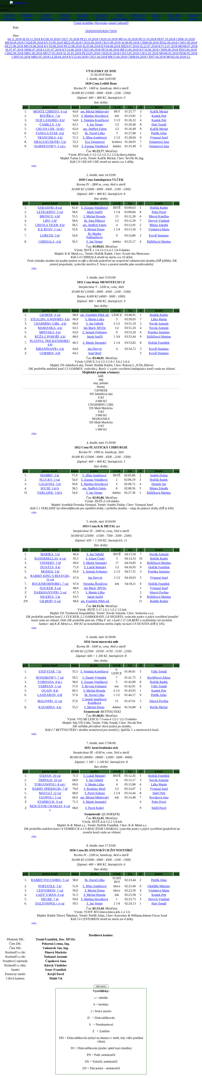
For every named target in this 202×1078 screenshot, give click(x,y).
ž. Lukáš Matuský (95, 567)
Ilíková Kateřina (159, 216)
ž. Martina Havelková (94, 115)
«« (8, 27)
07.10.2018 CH (170, 39)
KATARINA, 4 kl (49, 707)
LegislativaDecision (101, 17)
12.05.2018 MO (154, 53)
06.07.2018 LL (37, 49)
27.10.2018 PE (74, 39)
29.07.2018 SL (134, 46)
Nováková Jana (158, 797)
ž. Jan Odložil (94, 323)
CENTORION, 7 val (50, 890)
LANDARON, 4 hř (49, 695)
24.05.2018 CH (95, 53)
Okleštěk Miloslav (159, 886)
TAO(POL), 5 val (50, 797)
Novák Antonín (158, 323)
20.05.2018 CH (115, 53)
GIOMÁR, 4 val (50, 315)
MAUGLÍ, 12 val (50, 793)
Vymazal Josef (159, 137)
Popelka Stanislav (159, 332)
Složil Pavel (159, 808)
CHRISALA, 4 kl (49, 241)
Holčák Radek (159, 207)
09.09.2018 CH (135, 42)
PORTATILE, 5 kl (49, 886)
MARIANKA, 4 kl (50, 328)
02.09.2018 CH (173, 42)
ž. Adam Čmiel (95, 558)
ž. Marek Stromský (95, 342)
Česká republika (84, 23)
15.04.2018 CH (122, 57)
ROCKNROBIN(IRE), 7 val (50, 583)
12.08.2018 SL (76, 46)
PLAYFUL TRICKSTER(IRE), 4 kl (50, 342)
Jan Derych (95, 348)
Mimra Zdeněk (159, 225)
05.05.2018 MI (25, 57)
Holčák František (158, 342)
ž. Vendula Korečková (95, 120)
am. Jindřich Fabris (95, 128)
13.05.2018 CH (134, 53)
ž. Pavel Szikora (95, 793)
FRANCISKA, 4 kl (50, 137)
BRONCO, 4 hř (50, 216)
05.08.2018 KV (96, 46)
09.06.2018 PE (173, 49)
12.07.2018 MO (173, 46)
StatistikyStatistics (83, 17)
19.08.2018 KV (39, 46)
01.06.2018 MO (38, 53)
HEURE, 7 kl (49, 899)
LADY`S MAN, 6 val (50, 894)
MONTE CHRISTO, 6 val (50, 111)
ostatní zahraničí (118, 23)
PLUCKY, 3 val (49, 479)
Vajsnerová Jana (159, 141)
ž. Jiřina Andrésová (95, 137)
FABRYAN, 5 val (49, 686)
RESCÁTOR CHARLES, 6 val (50, 807)
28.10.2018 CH (55, 39)
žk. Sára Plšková (94, 220)
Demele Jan (159, 484)
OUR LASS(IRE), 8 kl (50, 120)
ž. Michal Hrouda (94, 216)
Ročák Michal (158, 707)
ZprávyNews (156, 17)
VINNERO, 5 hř (50, 563)
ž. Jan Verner (95, 124)
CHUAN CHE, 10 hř (50, 128)
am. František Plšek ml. (94, 315)
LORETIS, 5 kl (50, 235)
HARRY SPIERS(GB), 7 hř (49, 788)
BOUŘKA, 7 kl (50, 115)
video (33, 165)
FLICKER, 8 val (50, 588)
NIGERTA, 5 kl (50, 596)
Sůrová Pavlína (159, 592)
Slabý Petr (158, 793)
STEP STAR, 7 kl (49, 671)
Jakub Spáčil (94, 212)
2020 (88, 31)
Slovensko (101, 23)
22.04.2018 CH (83, 57)
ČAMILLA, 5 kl (49, 124)
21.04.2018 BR (102, 57)
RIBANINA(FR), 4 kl (50, 348)
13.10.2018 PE (151, 39)
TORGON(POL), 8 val (49, 784)
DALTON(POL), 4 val (49, 903)
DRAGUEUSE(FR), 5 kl (50, 141)
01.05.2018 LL (44, 57)
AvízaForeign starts (119, 17)
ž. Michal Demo (94, 229)
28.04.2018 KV (64, 57)
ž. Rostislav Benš (94, 788)
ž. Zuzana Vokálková (95, 146)
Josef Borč (94, 353)
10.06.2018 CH (154, 49)
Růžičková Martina (159, 241)
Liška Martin (159, 319)
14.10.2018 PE (132, 39)
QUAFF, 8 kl (49, 690)
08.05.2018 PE (173, 53)
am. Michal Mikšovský (94, 111)
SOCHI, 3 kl (49, 488)
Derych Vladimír (158, 220)
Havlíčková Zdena (158, 677)
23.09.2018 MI (58, 42)
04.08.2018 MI (115, 46)
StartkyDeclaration (46, 17)
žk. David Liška (95, 133)
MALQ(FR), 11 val (49, 701)
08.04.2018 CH (142, 57)
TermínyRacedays (10, 17)
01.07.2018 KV (57, 49)
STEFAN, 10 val (50, 775)
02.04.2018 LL (181, 57)
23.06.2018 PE (95, 49)
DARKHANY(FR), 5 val (50, 592)
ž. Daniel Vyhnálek (94, 677)
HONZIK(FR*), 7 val (50, 677)
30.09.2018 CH (19, 42)
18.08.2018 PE (58, 46)
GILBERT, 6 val (50, 601)
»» (22, 27)
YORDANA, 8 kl (49, 682)
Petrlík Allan (159, 133)
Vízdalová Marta (158, 229)
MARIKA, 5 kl (50, 554)
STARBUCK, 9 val (49, 801)
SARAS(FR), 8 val (50, 207)
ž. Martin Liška (94, 319)
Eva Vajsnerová (95, 141)
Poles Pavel (159, 212)
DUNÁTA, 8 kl (50, 567)
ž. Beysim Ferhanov (94, 686)
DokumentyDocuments (138, 17)
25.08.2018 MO (19, 46)
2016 (113, 31)
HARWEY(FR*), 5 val (49, 146)
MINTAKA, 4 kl (50, 332)
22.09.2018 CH (77, 42)
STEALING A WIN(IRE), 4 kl (49, 319)
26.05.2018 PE (76, 53)
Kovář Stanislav (159, 235)
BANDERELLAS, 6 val (50, 558)
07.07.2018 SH (18, 49)
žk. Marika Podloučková (94, 235)
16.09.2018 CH (96, 42)
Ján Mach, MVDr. (94, 328)
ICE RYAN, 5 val (50, 229)
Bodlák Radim (159, 315)
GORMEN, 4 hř (50, 353)
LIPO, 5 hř (50, 220)
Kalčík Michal (159, 111)
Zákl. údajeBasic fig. (175, 17)
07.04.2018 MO (162, 57)
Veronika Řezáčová (95, 583)
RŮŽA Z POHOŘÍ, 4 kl (50, 336)
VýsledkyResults (65, 17)
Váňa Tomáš (159, 671)
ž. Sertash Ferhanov (94, 332)
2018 (101, 31)
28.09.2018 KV (39, 42)
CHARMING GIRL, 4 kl (50, 323)
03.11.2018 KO (36, 39)
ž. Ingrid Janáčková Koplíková (94, 701)
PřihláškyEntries (28, 17)
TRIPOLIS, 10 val (50, 780)
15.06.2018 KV (134, 49)
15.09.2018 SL (115, 42)
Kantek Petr (159, 115)
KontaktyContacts (193, 17)
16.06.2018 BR (114, 49)
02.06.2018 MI (18, 53)
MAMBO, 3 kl (49, 475)
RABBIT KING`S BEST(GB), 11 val (50, 577)
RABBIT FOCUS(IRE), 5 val (50, 880)
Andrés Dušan (159, 475)
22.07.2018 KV (153, 46)
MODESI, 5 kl (50, 571)
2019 (95, 31)
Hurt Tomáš (159, 124)
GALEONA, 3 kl (50, 484)
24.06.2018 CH (76, 49)
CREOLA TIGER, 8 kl (50, 225)
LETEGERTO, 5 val (50, 212)
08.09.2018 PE (154, 42)
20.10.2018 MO (113, 39)
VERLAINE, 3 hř (49, 492)
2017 (107, 31)
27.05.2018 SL (57, 53)
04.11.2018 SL (16, 39)
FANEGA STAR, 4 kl (50, 133)
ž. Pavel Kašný (94, 808)
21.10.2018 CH (93, 39)
